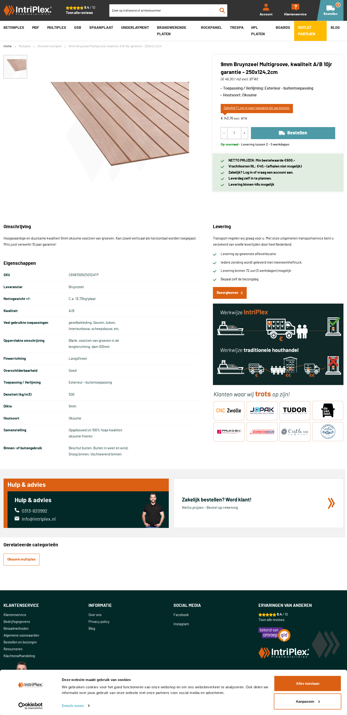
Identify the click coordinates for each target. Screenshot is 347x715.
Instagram (181, 624)
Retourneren (13, 649)
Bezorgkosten (227, 293)
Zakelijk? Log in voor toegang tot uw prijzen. (257, 108)
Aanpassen (305, 701)
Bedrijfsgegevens (17, 622)
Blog (92, 628)
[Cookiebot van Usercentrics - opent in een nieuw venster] (30, 705)
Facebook (181, 615)
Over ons (95, 615)
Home (8, 46)
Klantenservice (15, 615)
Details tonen (73, 706)
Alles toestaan (307, 683)
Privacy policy (99, 622)
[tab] (46, 605)
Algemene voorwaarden (21, 635)
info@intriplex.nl (39, 519)
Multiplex (24, 46)
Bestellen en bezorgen (20, 642)
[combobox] (168, 10)
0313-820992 (34, 511)
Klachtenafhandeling (19, 656)
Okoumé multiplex (50, 46)
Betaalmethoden (16, 628)
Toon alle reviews (79, 13)
